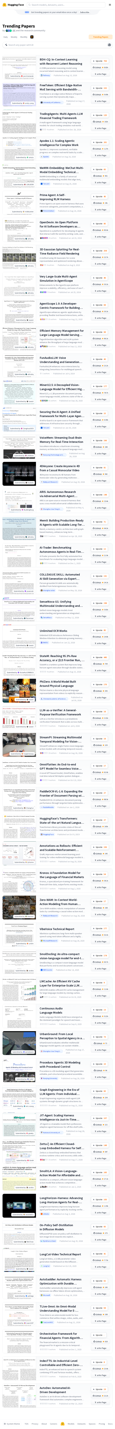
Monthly (23, 37)
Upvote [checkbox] (101, 61)
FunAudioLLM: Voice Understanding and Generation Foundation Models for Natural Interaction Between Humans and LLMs (61, 360)
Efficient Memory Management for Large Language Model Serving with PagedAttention (62, 333)
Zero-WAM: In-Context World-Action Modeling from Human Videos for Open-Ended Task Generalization (59, 902)
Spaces (92, 1423)
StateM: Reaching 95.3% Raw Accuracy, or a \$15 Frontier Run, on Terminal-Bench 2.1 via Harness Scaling (62, 658)
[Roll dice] (109, 45)
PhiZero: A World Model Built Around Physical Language (58, 684)
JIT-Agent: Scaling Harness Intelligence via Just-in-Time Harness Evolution (58, 1117)
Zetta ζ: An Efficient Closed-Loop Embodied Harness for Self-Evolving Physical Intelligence (61, 1146)
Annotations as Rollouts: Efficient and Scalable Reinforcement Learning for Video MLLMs (61, 848)
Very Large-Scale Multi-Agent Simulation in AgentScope (58, 278)
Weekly (14, 37)
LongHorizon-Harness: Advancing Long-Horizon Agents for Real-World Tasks (61, 1200)
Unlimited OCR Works (53, 631)
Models (71, 1423)
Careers (53, 1423)
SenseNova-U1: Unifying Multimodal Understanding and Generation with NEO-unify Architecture (60, 604)
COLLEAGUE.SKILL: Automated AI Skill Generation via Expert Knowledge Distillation (60, 577)
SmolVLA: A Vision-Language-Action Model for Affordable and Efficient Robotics (60, 1173)
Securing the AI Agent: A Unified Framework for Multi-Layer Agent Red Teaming (61, 414)
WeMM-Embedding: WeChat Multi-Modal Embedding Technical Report (62, 170)
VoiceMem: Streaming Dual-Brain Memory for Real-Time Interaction (61, 440)
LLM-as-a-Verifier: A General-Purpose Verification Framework (60, 712)
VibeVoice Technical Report (57, 929)
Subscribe (84, 12)
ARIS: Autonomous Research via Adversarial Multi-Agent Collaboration (58, 494)
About (44, 1423)
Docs (110, 1423)
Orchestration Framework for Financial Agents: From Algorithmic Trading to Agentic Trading (62, 1336)
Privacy (35, 1423)
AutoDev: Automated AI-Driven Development (55, 1390)
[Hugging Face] (62, 1424)
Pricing (102, 1423)
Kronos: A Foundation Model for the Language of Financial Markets (62, 875)
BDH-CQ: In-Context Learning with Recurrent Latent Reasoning (61, 61)
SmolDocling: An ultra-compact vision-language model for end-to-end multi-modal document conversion (62, 956)
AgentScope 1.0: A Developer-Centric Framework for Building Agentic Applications (60, 306)
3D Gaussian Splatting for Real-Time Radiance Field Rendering (60, 251)
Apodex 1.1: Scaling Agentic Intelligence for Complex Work (59, 143)
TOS (26, 1423)
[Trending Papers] (31, 36)
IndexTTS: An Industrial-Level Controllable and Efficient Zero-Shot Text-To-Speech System (60, 1363)
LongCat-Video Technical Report (60, 1254)
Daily (6, 37)
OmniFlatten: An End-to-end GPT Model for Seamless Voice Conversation (59, 766)
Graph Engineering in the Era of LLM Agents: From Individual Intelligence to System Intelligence (62, 1092)
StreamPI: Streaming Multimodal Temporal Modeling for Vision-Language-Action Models (61, 739)
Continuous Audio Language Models (51, 1010)
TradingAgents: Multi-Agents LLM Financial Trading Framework (61, 116)
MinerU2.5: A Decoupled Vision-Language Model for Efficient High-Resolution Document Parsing (62, 387)
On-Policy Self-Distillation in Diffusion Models (56, 1227)
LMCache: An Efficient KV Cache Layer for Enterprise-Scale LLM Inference (60, 983)
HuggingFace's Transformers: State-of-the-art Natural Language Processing (62, 821)
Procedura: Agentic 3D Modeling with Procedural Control (60, 1064)
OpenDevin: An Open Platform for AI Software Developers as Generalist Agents (59, 224)
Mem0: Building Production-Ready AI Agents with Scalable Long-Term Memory (62, 522)
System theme (13, 1423)
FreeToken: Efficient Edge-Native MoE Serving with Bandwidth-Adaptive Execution (61, 87)
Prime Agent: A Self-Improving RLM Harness (55, 197)
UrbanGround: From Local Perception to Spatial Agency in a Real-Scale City (61, 1036)
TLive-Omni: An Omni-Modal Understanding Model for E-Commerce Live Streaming (58, 1308)
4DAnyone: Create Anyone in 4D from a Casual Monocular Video (60, 468)
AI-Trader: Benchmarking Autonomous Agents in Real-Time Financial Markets (61, 550)
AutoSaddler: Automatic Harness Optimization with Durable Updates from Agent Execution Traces (60, 1281)
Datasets (82, 1423)
